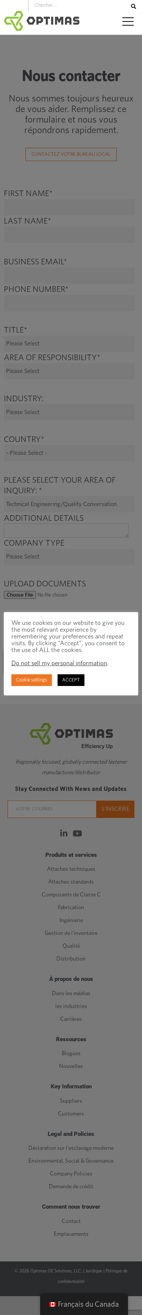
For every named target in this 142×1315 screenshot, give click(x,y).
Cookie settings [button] (31, 680)
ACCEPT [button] (71, 680)
